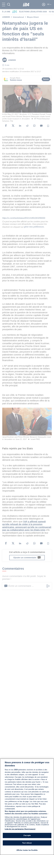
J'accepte (27, 835)
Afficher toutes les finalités (27, 850)
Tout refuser (27, 843)
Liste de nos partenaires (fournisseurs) (20, 829)
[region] (27, 806)
